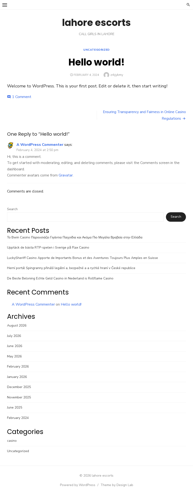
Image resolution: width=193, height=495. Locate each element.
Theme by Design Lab (117, 485)
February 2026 (18, 366)
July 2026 (14, 336)
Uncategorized (96, 50)
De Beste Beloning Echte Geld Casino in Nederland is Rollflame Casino (60, 278)
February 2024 (18, 418)
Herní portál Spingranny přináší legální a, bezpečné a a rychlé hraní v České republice (71, 268)
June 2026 (14, 346)
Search (12, 209)
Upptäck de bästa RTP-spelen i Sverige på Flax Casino (48, 247)
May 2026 (14, 356)
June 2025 (14, 407)
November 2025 (19, 397)
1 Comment (21, 96)
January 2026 (17, 377)
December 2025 (19, 387)
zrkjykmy (116, 75)
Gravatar (66, 175)
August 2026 (16, 325)
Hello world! (71, 304)
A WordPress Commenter (39, 144)
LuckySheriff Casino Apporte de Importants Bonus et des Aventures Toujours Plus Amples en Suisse (82, 258)
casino (12, 440)
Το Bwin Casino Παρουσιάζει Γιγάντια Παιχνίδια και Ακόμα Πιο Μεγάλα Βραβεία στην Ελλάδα (74, 237)
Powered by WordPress (77, 485)
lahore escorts (96, 22)
